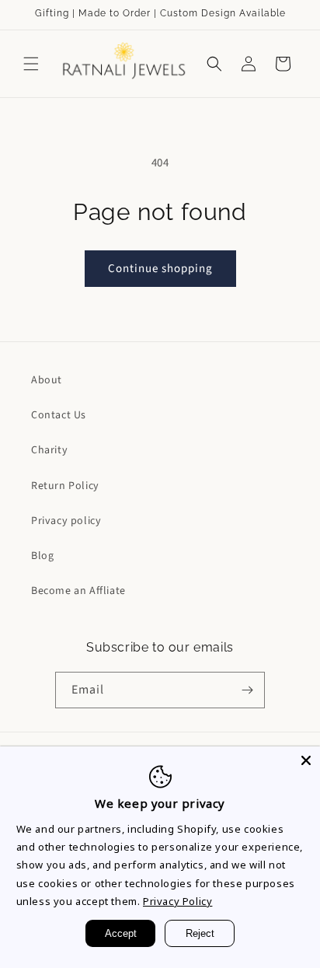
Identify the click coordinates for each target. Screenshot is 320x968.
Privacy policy (66, 521)
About (46, 380)
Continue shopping (160, 268)
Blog (42, 556)
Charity (49, 450)
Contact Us (58, 415)
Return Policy (65, 486)
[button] (31, 64)
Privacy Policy (177, 901)
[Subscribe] (247, 690)
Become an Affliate (78, 591)
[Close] (306, 760)
